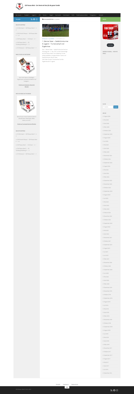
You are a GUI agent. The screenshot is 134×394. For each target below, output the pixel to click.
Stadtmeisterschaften (82, 15)
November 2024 (108, 155)
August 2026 (107, 116)
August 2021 (107, 248)
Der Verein (18, 15)
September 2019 (108, 298)
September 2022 (108, 223)
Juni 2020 (106, 273)
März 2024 (106, 177)
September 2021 (108, 244)
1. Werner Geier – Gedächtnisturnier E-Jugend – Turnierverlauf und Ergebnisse (55, 43)
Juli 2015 (106, 369)
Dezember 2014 (108, 373)
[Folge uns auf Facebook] (34, 19)
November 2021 (108, 237)
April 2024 (106, 173)
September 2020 (108, 269)
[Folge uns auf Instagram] (37, 19)
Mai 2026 (106, 120)
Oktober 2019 (107, 294)
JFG (40, 15)
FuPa (73, 15)
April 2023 (106, 205)
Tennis (44, 15)
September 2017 (108, 355)
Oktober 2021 (107, 241)
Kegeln (51, 15)
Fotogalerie (93, 15)
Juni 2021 (106, 255)
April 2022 (106, 234)
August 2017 (107, 359)
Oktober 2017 (107, 351)
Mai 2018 (106, 337)
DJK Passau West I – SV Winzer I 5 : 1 (26, 39)
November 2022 (108, 216)
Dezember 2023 (108, 180)
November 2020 (108, 262)
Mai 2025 (106, 145)
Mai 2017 (106, 362)
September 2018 (108, 326)
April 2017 (106, 366)
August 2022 (107, 227)
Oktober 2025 (107, 130)
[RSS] (32, 19)
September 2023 (108, 191)
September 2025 (108, 134)
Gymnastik (58, 15)
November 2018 (108, 319)
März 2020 (106, 284)
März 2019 (106, 316)
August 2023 (107, 194)
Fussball (26, 15)
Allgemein (51, 38)
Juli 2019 (106, 305)
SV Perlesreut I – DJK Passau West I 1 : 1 (27, 48)
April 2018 (106, 341)
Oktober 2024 (107, 159)
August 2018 (107, 330)
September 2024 (108, 162)
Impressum (66, 384)
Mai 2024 (106, 170)
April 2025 (106, 148)
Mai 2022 (106, 230)
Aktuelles (45, 38)
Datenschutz (74, 384)
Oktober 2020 (107, 266)
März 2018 (106, 344)
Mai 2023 (106, 202)
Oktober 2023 (107, 187)
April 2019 (106, 312)
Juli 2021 (106, 252)
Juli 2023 (106, 198)
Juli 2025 (106, 141)
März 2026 (106, 127)
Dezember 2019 (108, 287)
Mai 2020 (106, 276)
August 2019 (107, 301)
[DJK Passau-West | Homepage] (19, 6)
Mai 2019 (106, 309)
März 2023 (106, 209)
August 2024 (107, 166)
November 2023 (108, 184)
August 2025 (107, 137)
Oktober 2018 (107, 323)
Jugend (34, 15)
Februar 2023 (107, 212)
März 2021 (106, 259)
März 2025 (106, 152)
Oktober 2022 (107, 219)
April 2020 (106, 280)
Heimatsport (66, 15)
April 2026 (106, 123)
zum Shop (110, 45)
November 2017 (108, 348)
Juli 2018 (106, 334)
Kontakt (101, 15)
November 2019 (108, 291)
